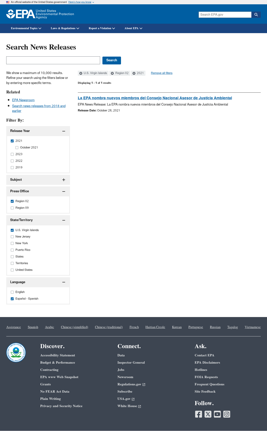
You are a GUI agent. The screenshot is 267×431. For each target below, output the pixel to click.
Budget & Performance (57, 363)
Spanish (33, 327)
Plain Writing (50, 399)
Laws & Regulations (63, 28)
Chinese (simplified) (74, 327)
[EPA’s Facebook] (198, 414)
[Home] (40, 14)
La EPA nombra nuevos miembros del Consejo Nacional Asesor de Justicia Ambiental (155, 98)
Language (17, 282)
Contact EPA (204, 355)
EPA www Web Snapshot (59, 377)
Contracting (49, 370)
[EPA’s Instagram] (227, 414)
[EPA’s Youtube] (217, 414)
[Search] (256, 15)
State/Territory (21, 220)
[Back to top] (256, 420)
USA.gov (124, 399)
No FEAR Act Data (54, 391)
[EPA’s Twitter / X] (208, 414)
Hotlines (201, 370)
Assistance (13, 327)
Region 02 (122, 73)
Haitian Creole (155, 327)
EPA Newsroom (23, 100)
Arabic (49, 327)
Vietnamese (253, 327)
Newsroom (125, 377)
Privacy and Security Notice (61, 406)
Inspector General (131, 363)
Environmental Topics (24, 28)
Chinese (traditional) (109, 327)
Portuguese (195, 327)
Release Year (20, 131)
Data (121, 355)
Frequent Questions (209, 384)
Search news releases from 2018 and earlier (38, 109)
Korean (177, 327)
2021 (140, 73)
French (134, 327)
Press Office (19, 191)
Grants (45, 384)
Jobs (120, 370)
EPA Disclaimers (207, 363)
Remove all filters (161, 73)
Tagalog (232, 327)
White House (127, 406)
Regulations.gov (129, 384)
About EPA (132, 28)
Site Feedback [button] (205, 391)
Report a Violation (100, 28)
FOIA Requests (206, 377)
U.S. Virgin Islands (95, 73)
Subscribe (124, 391)
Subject (16, 179)
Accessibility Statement (57, 355)
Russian (215, 327)
